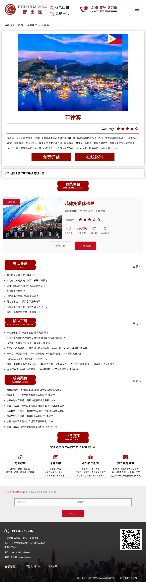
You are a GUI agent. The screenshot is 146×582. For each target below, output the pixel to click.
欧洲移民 (52, 566)
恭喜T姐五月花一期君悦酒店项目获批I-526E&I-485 (32, 426)
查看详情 (60, 246)
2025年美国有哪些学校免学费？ (22, 296)
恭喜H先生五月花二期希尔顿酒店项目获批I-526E (31, 400)
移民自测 (62, 7)
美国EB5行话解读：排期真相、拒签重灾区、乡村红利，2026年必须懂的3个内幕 (47, 348)
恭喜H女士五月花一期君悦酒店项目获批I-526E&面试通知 (35, 411)
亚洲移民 (32, 25)
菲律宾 (45, 25)
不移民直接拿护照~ (16, 291)
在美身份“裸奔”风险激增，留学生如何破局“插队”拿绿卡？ (36, 338)
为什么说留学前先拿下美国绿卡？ (24, 312)
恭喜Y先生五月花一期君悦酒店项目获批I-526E (30, 416)
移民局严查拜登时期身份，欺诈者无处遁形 (28, 343)
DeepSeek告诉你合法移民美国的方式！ (26, 286)
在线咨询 (94, 157)
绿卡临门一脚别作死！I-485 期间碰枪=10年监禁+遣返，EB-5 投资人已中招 (44, 353)
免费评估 (62, 13)
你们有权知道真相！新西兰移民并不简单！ (28, 280)
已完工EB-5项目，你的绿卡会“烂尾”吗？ (27, 359)
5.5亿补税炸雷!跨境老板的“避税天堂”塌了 (28, 332)
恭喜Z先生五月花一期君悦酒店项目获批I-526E (30, 421)
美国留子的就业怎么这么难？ (21, 275)
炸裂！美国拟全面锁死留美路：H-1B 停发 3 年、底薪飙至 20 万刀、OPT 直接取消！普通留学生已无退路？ (60, 364)
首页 (20, 25)
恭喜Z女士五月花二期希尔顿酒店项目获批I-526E (31, 395)
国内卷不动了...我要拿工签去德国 (23, 301)
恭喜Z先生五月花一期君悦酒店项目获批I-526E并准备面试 (35, 405)
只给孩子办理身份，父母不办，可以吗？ (27, 307)
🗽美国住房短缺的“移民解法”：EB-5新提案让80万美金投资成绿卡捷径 (42, 369)
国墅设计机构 (33, 566)
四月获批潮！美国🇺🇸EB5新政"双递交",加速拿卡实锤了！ (35, 390)
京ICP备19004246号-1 (129, 578)
